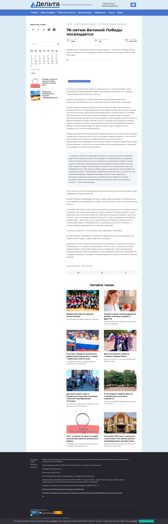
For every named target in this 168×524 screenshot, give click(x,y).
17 (31, 61)
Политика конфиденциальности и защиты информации (63, 489)
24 (32, 63)
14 (48, 58)
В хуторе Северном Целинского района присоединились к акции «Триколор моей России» (82, 356)
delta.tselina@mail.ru (110, 6)
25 (36, 63)
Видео (120, 12)
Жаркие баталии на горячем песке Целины (79, 315)
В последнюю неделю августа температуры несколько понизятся (118, 396)
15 (52, 58)
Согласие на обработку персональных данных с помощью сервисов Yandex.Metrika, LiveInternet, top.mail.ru (82, 493)
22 (52, 61)
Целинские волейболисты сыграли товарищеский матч (50, 94)
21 (48, 61)
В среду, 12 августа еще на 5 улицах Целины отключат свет (49, 82)
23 (57, 61)
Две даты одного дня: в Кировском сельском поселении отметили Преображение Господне (82, 397)
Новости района (48, 12)
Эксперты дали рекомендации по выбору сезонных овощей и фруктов (120, 316)
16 (56, 58)
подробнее (53, 521)
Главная (34, 12)
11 (35, 58)
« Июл (33, 73)
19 (40, 61)
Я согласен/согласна (146, 521)
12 (40, 58)
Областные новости (67, 12)
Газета (111, 12)
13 (44, 58)
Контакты (34, 467)
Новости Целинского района (79, 81)
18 (36, 61)
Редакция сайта (34, 461)
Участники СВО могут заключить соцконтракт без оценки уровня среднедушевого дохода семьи (119, 438)
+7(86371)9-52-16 (108, 3)
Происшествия (84, 12)
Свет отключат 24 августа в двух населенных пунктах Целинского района (82, 438)
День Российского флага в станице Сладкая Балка (116, 355)
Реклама (34, 464)
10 (31, 58)
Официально (100, 12)
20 (44, 61)
